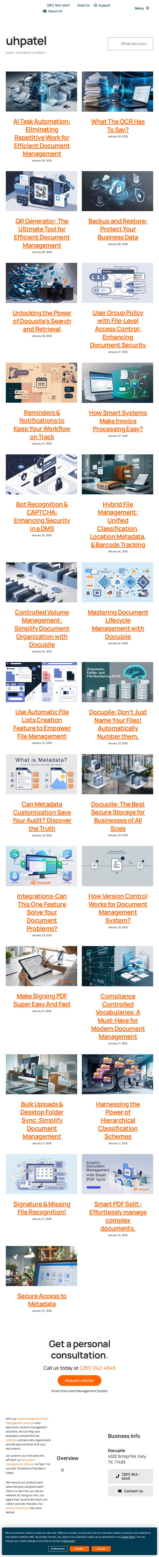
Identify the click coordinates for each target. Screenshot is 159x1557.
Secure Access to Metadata (42, 1299)
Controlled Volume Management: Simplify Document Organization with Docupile (41, 628)
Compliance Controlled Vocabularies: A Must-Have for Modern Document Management (118, 1016)
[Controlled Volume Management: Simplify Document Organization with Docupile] (41, 582)
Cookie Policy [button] (127, 1537)
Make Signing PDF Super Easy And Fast (42, 1000)
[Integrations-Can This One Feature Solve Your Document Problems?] (41, 866)
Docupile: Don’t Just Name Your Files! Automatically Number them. (118, 724)
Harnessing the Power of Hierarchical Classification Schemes (118, 1120)
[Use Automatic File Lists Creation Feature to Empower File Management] (41, 682)
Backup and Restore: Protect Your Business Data (117, 229)
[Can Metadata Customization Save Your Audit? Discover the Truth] (41, 774)
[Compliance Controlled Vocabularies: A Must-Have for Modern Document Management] (117, 966)
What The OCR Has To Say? (118, 125)
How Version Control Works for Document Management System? (117, 908)
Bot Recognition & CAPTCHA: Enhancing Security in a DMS (42, 516)
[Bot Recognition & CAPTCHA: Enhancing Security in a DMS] (41, 474)
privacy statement (17, 1508)
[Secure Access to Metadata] (41, 1266)
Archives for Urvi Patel (30, 52)
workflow (11, 1440)
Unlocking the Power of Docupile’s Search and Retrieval (42, 320)
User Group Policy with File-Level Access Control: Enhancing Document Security (118, 328)
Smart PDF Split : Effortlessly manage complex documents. (118, 1216)
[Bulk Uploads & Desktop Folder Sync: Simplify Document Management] (41, 1074)
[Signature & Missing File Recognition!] (41, 1174)
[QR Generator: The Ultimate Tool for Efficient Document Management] (41, 191)
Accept (101, 1548)
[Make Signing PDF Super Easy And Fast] (41, 966)
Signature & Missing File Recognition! (41, 1208)
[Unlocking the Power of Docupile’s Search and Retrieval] (41, 283)
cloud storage (26, 1418)
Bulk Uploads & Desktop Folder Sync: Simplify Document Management (42, 1120)
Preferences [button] (68, 1541)
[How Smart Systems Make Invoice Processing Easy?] (117, 383)
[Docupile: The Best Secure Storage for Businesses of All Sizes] (117, 774)
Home (9, 52)
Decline (79, 1548)
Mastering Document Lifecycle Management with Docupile (118, 624)
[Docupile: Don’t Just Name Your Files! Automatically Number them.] (117, 682)
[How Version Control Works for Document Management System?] (117, 866)
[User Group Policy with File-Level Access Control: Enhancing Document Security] (117, 283)
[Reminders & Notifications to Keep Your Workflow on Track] (41, 383)
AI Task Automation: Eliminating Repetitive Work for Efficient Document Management (41, 137)
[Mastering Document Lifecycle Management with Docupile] (117, 582)
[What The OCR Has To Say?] (117, 91)
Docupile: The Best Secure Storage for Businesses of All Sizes (118, 816)
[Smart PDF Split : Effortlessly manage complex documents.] (117, 1174)
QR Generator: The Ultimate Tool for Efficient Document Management (42, 233)
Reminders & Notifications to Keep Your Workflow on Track (42, 424)
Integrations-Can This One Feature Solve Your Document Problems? (42, 912)
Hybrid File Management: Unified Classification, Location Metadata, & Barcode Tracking (118, 524)
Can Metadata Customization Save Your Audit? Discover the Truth (42, 816)
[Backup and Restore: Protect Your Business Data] (117, 191)
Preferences (58, 1548)
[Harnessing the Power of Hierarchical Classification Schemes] (117, 1074)
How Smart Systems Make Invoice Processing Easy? (118, 420)
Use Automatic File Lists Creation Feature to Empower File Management (42, 723)
